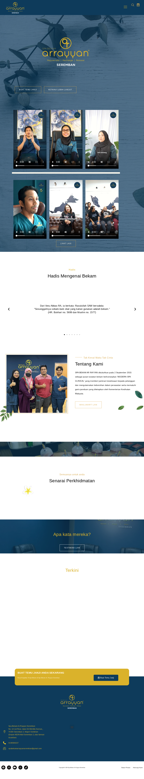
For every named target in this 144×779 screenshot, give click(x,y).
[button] (133, 5)
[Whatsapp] (20, 767)
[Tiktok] (26, 767)
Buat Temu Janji (107, 678)
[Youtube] (15, 767)
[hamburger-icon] (125, 8)
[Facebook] (3, 767)
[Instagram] (9, 767)
